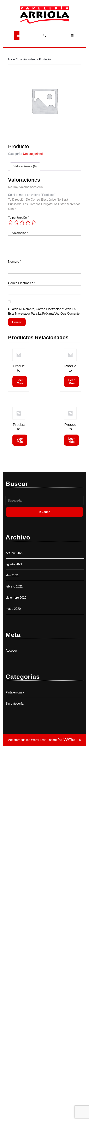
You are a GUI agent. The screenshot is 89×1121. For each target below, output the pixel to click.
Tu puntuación (18, 217)
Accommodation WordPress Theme (33, 739)
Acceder (11, 650)
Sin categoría (14, 703)
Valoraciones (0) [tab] (25, 166)
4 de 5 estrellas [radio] (27, 222)
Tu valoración (18, 233)
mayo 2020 (13, 608)
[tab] (16, 35)
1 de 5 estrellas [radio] (10, 222)
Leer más (20, 381)
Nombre (14, 261)
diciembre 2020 (16, 597)
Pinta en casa (15, 692)
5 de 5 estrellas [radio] (33, 222)
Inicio (11, 59)
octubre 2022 (14, 553)
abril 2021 (12, 575)
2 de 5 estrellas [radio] (16, 222)
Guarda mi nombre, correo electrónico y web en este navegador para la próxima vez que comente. (44, 311)
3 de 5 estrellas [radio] (22, 222)
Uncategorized (26, 59)
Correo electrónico (21, 283)
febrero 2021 (14, 586)
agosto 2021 (14, 564)
